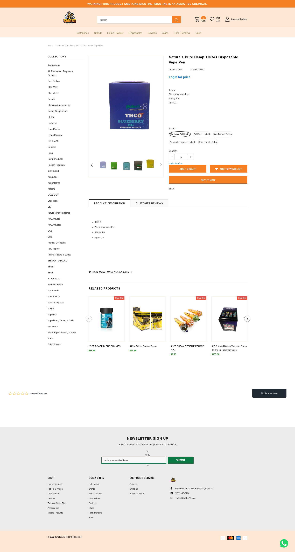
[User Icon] (227, 19)
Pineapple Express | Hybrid (182, 142)
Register (243, 19)
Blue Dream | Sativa (222, 134)
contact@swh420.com (185, 498)
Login (234, 19)
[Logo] (70, 17)
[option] (126, 105)
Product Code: (175, 69)
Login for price (179, 77)
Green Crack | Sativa (207, 142)
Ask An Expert (123, 272)
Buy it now (208, 180)
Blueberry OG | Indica (180, 134)
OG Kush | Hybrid (202, 134)
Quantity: (173, 151)
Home (50, 45)
